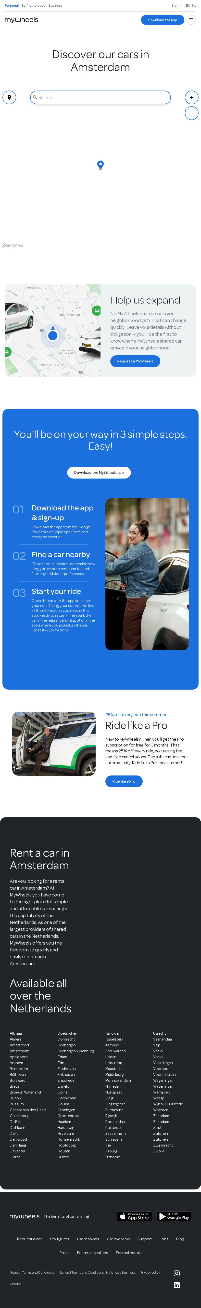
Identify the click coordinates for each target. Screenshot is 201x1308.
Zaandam (161, 1116)
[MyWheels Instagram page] (177, 1273)
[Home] (21, 19)
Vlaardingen (163, 1063)
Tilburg (111, 1151)
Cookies (15, 1284)
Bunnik (15, 1098)
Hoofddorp (67, 1145)
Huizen (63, 1157)
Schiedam (113, 1139)
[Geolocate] (9, 97)
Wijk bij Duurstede (168, 1104)
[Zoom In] (192, 97)
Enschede (66, 1080)
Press (64, 1252)
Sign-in (177, 5)
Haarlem (64, 1122)
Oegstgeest (115, 1104)
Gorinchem (67, 1098)
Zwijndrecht (163, 1145)
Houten (64, 1151)
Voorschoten (164, 1074)
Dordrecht (66, 1039)
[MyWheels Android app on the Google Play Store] (174, 1216)
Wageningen (163, 1080)
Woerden (160, 1110)
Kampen (112, 1045)
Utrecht (159, 1033)
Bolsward (17, 1080)
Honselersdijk (69, 1139)
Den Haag (18, 1145)
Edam (62, 1057)
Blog (180, 1239)
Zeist (157, 1127)
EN (188, 5)
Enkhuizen (66, 1074)
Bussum (17, 1104)
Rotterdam (114, 1127)
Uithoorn (113, 1157)
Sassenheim (115, 1133)
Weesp (158, 1098)
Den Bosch (19, 1139)
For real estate (129, 1252)
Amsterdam (19, 1051)
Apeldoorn (19, 1057)
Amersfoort (19, 1045)
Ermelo (63, 1086)
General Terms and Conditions (32, 1272)
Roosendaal (115, 1122)
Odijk (109, 1098)
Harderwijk (66, 1127)
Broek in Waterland (25, 1092)
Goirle (62, 1092)
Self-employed (34, 5)
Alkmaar (16, 1033)
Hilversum (66, 1133)
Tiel (108, 1145)
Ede (61, 1063)
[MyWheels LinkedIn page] (177, 1285)
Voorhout (161, 1069)
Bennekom (19, 1069)
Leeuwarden (115, 1051)
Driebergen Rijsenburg (76, 1051)
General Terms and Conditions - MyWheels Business (97, 1272)
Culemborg (19, 1116)
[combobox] (100, 97)
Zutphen (160, 1133)
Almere (15, 1039)
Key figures (59, 1239)
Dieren (15, 1157)
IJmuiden (113, 1033)
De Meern (17, 1127)
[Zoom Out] (192, 113)
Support (145, 1239)
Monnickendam (118, 1080)
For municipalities (92, 1252)
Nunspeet (113, 1092)
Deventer (17, 1151)
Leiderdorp (114, 1063)
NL (194, 5)
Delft (14, 1133)
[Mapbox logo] (12, 246)
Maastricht (114, 1069)
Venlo (158, 1051)
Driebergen (67, 1045)
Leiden (110, 1057)
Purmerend (114, 1110)
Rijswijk (111, 1116)
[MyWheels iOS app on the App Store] (134, 1217)
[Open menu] (191, 20)
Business (56, 5)
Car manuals (88, 1239)
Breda (15, 1086)
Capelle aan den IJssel (28, 1110)
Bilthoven (18, 1074)
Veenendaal (163, 1039)
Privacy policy (150, 1272)
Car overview (118, 1239)
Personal (12, 5)
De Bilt (15, 1122)
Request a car (29, 1239)
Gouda (63, 1104)
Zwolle (158, 1151)
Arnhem (16, 1063)
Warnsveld (162, 1092)
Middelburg (114, 1074)
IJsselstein (114, 1039)
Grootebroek (68, 1116)
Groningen (66, 1110)
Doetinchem (68, 1033)
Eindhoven (67, 1069)
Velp (156, 1045)
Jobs (164, 1239)
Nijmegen (113, 1086)
